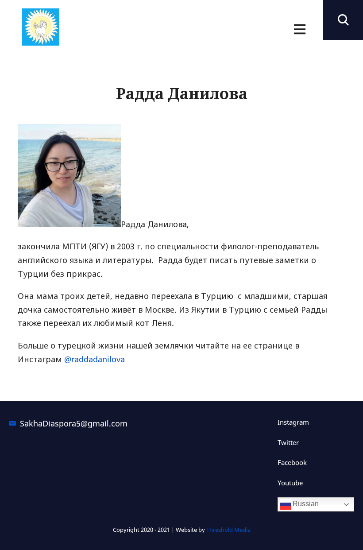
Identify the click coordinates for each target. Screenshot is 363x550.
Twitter (288, 442)
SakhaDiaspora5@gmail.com (70, 423)
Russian (305, 503)
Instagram (293, 422)
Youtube (290, 482)
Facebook (292, 462)
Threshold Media (228, 530)
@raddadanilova (94, 359)
